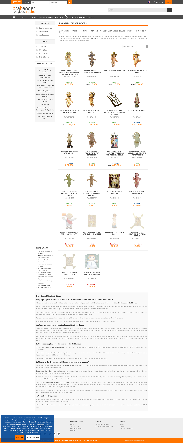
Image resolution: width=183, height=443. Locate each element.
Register (17, 2)
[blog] (58, 433)
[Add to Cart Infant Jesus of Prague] (137, 100)
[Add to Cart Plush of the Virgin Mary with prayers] (92, 262)
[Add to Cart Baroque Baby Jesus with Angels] (69, 140)
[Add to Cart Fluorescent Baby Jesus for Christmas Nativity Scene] (137, 140)
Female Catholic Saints (45, 113)
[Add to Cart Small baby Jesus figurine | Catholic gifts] (69, 181)
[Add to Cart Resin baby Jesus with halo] (114, 221)
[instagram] (54, 433)
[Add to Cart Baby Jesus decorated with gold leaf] (69, 100)
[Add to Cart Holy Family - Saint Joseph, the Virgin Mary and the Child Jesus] (114, 140)
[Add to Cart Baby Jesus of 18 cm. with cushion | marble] (92, 221)
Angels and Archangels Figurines (45, 71)
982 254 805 (160, 2)
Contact (73, 430)
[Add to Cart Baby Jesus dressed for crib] (137, 59)
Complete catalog (76, 428)
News (121, 424)
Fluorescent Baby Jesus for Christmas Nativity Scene (137, 153)
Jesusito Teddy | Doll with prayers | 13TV (69, 233)
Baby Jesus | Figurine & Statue (45, 100)
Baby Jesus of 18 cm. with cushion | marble (92, 233)
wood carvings (44, 35)
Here (6, 428)
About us (73, 424)
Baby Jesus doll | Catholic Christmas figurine (91, 193)
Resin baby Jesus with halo (114, 233)
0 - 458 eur (42, 46)
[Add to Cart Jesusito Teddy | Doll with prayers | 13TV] (69, 221)
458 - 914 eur (43, 50)
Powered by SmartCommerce (134, 440)
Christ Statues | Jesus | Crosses (45, 81)
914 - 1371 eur (43, 53)
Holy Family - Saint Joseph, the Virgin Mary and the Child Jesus (114, 153)
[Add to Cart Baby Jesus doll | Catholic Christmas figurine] (92, 181)
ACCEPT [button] (19, 437)
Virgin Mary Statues (44, 91)
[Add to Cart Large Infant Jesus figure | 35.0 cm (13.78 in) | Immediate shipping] (69, 59)
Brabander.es (59, 9)
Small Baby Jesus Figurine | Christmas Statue (137, 234)
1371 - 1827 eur (44, 57)
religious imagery (45, 63)
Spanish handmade (45, 28)
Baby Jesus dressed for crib (45, 287)
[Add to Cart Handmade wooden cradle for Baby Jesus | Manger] (114, 100)
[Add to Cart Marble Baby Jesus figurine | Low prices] (92, 59)
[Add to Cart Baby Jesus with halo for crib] (92, 100)
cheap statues (43, 31)
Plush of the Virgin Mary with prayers (92, 273)
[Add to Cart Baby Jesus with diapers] (114, 59)
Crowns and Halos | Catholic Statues (44, 76)
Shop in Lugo (74, 426)
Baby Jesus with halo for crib (92, 111)
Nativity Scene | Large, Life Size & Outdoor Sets (45, 87)
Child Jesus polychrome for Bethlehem (92, 153)
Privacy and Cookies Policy (104, 426)
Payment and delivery (102, 424)
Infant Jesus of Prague (137, 111)
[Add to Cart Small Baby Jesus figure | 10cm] (69, 262)
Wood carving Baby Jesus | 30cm (137, 192)
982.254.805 (93, 440)
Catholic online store (126, 428)
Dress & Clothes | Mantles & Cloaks (45, 95)
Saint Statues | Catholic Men (45, 117)
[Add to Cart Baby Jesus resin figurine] (114, 181)
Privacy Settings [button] (33, 437)
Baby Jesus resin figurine (44, 272)
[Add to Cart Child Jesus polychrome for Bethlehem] (92, 140)
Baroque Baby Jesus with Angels (69, 152)
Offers (122, 426)
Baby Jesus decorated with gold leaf (69, 111)
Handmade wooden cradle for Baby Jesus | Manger (114, 112)
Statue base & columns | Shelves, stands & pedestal (45, 109)
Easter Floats (44, 104)
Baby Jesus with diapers (44, 285)
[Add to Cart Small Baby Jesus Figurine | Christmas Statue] (137, 221)
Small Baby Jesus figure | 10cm (69, 273)
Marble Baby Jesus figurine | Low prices (92, 71)
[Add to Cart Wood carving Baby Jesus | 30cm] (137, 181)
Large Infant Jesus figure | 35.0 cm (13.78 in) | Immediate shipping (45, 276)
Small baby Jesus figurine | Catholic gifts (69, 193)
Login (27, 2)
